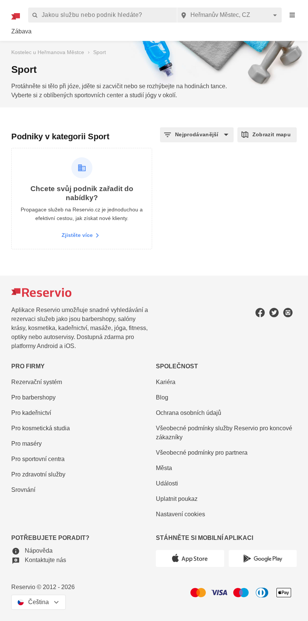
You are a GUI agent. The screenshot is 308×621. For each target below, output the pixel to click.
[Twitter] (274, 313)
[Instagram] (288, 313)
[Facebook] (260, 313)
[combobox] (229, 15)
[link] (21, 32)
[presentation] (292, 15)
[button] (197, 134)
